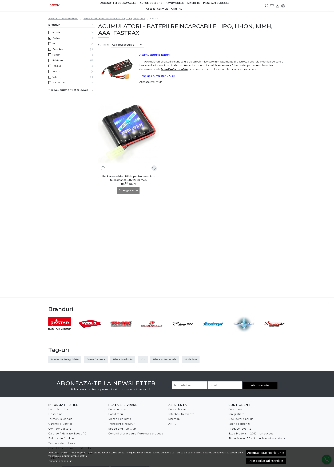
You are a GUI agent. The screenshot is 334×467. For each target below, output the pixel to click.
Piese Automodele (216, 3)
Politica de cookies (186, 452)
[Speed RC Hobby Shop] (68, 6)
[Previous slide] (52, 324)
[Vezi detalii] (103, 168)
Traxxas (57, 66)
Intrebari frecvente (181, 414)
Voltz (55, 77)
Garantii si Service (60, 423)
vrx (143, 359)
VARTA (56, 71)
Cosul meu (115, 414)
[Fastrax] (213, 330)
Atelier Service (157, 8)
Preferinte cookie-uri (60, 461)
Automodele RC (151, 3)
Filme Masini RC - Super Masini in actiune (256, 438)
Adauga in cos (128, 190)
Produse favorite (239, 428)
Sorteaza (103, 44)
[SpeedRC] (274, 330)
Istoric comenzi (239, 423)
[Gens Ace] (182, 330)
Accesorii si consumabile (118, 3)
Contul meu (236, 409)
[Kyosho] (90, 330)
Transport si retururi (121, 423)
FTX (55, 43)
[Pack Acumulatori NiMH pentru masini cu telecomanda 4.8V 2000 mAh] (128, 132)
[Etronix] (244, 330)
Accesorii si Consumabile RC (63, 18)
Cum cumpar (117, 409)
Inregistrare (236, 414)
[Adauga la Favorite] (154, 168)
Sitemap (174, 419)
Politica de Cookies (61, 438)
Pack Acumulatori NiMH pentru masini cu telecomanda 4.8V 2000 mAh (128, 178)
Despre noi (55, 414)
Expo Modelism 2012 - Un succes (250, 433)
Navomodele (175, 3)
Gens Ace (58, 49)
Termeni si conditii (60, 419)
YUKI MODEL (59, 82)
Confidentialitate (59, 428)
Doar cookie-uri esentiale (265, 460)
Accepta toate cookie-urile (265, 452)
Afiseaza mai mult (150, 82)
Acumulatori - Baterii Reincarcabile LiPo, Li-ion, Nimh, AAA (114, 18)
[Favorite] (272, 6)
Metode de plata (119, 419)
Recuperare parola (240, 419)
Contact (177, 8)
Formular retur (58, 409)
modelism (190, 359)
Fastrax (57, 38)
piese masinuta (123, 359)
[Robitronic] (152, 330)
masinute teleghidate (65, 359)
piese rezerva (96, 359)
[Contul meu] (277, 6)
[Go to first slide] (281, 324)
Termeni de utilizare (62, 443)
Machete (193, 3)
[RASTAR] (59, 330)
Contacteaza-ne (179, 409)
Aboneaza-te (260, 385)
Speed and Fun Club (122, 428)
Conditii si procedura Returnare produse (135, 433)
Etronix (56, 32)
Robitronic (58, 60)
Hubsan (56, 54)
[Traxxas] (121, 330)
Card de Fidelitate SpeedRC (67, 433)
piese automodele (164, 359)
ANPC (172, 423)
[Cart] (283, 6)
